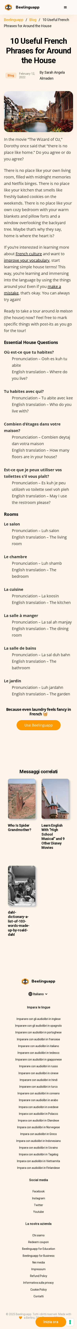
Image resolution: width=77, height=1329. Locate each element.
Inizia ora (50, 1322)
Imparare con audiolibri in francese (38, 1039)
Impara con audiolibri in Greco (38, 1134)
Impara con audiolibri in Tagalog (38, 1154)
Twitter (38, 1205)
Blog (32, 20)
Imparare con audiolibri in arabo (38, 1100)
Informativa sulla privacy (38, 1282)
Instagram (38, 1198)
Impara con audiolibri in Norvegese (38, 1127)
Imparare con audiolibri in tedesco (38, 1052)
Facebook (39, 1191)
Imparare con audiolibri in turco (38, 1086)
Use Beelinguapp (38, 725)
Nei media (38, 1262)
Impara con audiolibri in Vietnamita (38, 1161)
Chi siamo (38, 1235)
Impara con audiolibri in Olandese (38, 1120)
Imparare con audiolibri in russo (38, 1066)
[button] (65, 7)
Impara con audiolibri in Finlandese (38, 1167)
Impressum (38, 1269)
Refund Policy (38, 1276)
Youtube (38, 1211)
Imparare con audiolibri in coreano (39, 1093)
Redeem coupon (38, 1242)
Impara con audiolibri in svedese (38, 1107)
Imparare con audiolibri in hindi (38, 1079)
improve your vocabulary (26, 260)
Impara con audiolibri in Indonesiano (38, 1140)
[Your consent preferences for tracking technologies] (70, 1322)
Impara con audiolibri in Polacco (38, 1113)
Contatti (39, 1296)
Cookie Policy (38, 1289)
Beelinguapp (13, 20)
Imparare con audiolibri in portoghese (38, 1032)
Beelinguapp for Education (38, 1248)
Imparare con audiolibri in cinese (38, 1073)
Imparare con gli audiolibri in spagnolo (38, 1025)
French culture (29, 253)
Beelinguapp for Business (38, 1255)
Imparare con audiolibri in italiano (38, 1046)
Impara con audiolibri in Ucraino (38, 1147)
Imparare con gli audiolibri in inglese (39, 1019)
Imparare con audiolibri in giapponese (38, 1059)
